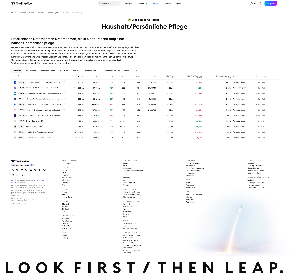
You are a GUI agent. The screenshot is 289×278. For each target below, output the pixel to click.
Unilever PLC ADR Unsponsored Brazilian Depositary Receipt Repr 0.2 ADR (44, 88)
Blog (124, 209)
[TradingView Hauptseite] (22, 3)
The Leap (126, 185)
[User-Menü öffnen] (261, 3)
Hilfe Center (127, 211)
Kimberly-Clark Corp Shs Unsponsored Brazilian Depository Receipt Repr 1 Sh (45, 104)
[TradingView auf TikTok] (40, 169)
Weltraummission (129, 206)
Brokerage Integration (255, 182)
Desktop (65, 238)
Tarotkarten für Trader (131, 226)
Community (143, 3)
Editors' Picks (191, 187)
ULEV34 (21, 88)
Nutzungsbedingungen (131, 235)
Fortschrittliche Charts (255, 171)
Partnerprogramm (254, 185)
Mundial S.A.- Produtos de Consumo (40, 132)
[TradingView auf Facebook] (17, 169)
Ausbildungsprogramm (255, 187)
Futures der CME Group (131, 192)
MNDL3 (21, 137)
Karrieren (126, 214)
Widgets (250, 163)
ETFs (64, 173)
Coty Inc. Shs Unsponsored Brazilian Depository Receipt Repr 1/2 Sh (44, 115)
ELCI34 (21, 99)
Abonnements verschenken (133, 171)
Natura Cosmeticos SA (34, 121)
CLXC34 (21, 110)
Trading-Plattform (254, 173)
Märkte (156, 3)
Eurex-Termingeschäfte (131, 194)
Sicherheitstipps (128, 248)
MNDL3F (21, 132)
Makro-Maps (66, 226)
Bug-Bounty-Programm (131, 250)
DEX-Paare (66, 182)
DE (254, 3)
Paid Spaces (190, 202)
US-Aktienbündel (129, 197)
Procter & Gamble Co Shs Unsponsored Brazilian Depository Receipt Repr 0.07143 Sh (45, 82)
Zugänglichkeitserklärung (132, 245)
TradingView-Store (129, 223)
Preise (125, 166)
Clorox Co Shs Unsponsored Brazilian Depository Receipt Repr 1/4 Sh (44, 110)
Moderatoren (190, 175)
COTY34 (21, 115)
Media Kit (126, 216)
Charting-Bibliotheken (255, 166)
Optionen (65, 223)
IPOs (64, 211)
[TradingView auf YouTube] (21, 169)
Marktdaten (127, 168)
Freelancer (190, 199)
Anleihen (65, 175)
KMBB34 (21, 104)
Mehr (178, 3)
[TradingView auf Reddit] (44, 169)
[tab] (16, 71)
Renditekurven (67, 221)
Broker (168, 3)
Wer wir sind (127, 204)
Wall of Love (190, 166)
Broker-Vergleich (129, 182)
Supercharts (66, 163)
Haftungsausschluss (130, 238)
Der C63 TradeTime (130, 228)
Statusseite (127, 253)
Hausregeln (190, 173)
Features (126, 163)
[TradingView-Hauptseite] (20, 161)
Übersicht (126, 178)
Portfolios (65, 218)
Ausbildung (190, 185)
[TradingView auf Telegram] (35, 169)
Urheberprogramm (193, 171)
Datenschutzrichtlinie (130, 240)
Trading (189, 182)
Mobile (64, 235)
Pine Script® (66, 228)
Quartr (16, 201)
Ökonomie (66, 204)
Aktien (64, 170)
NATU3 (21, 126)
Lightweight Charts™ (254, 168)
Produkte (128, 3)
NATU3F (21, 121)
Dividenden (66, 209)
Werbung (250, 180)
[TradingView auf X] (12, 169)
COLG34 (21, 93)
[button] (134, 3)
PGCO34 (21, 82)
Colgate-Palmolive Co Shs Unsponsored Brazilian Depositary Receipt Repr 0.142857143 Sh (44, 93)
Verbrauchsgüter (239, 82)
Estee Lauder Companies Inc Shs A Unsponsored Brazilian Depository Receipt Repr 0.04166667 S (44, 99)
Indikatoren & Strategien (195, 194)
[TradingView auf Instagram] (26, 169)
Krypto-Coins (67, 178)
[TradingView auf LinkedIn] (31, 169)
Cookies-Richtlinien (130, 243)
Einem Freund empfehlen (195, 168)
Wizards (189, 197)
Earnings (65, 206)
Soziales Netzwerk (193, 163)
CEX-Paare (66, 180)
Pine (63, 185)
